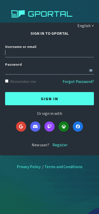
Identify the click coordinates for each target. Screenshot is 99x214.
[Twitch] (49, 126)
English (84, 25)
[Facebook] (78, 126)
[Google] (21, 126)
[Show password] (91, 69)
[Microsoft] (64, 126)
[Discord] (35, 126)
